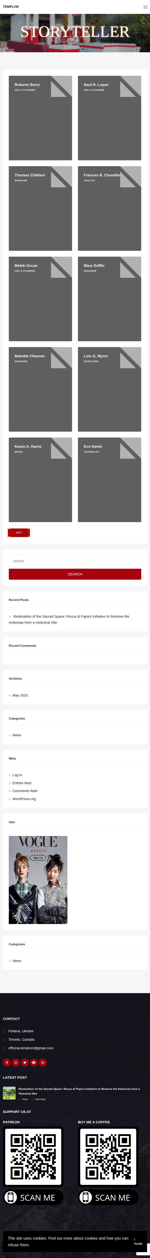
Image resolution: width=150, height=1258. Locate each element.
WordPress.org (24, 799)
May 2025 (20, 695)
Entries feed (21, 783)
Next (19, 532)
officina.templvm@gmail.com (30, 1048)
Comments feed (24, 791)
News (16, 735)
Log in (17, 775)
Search (75, 574)
